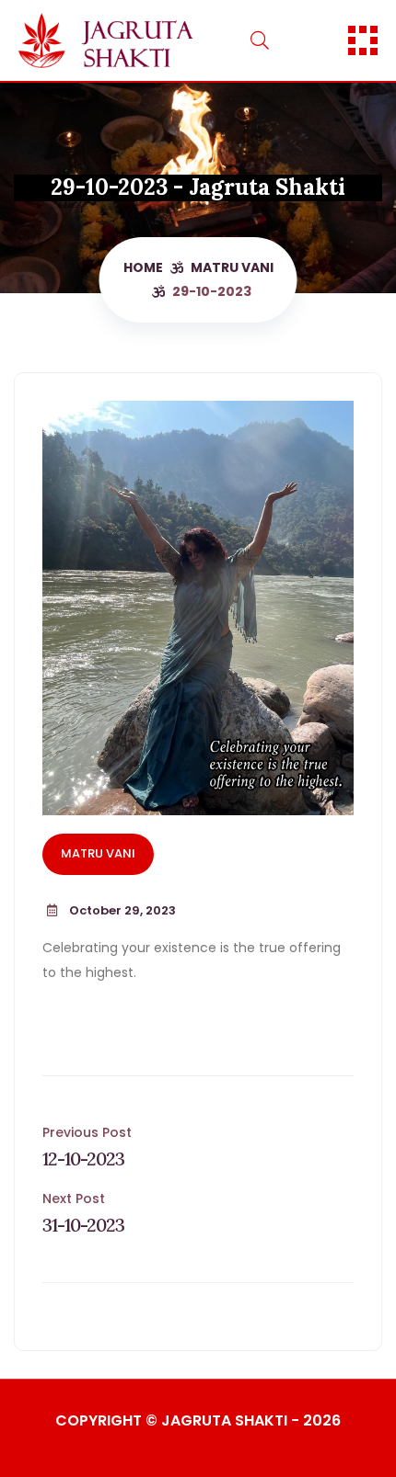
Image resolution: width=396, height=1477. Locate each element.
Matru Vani (232, 267)
